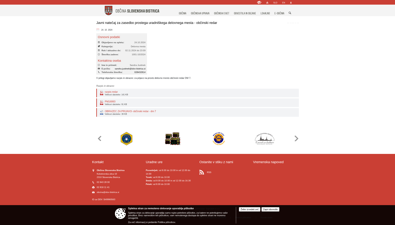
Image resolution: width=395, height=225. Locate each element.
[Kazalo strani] (267, 3)
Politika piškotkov (166, 222)
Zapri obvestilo (270, 209)
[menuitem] (183, 10)
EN (283, 3)
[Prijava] (291, 3)
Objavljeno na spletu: (113, 42)
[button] (99, 138)
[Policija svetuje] (126, 139)
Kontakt (98, 162)
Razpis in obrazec (105, 86)
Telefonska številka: (112, 72)
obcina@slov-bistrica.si (108, 192)
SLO (275, 3)
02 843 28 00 (103, 182)
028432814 (140, 72)
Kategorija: (107, 46)
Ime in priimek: (109, 65)
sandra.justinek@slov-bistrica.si (130, 69)
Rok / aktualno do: (111, 50)
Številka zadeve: (110, 54)
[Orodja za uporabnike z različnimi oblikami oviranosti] (259, 2)
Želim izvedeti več (250, 209)
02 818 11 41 (103, 187)
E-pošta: (106, 69)
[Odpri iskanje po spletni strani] (290, 13)
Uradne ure (154, 162)
